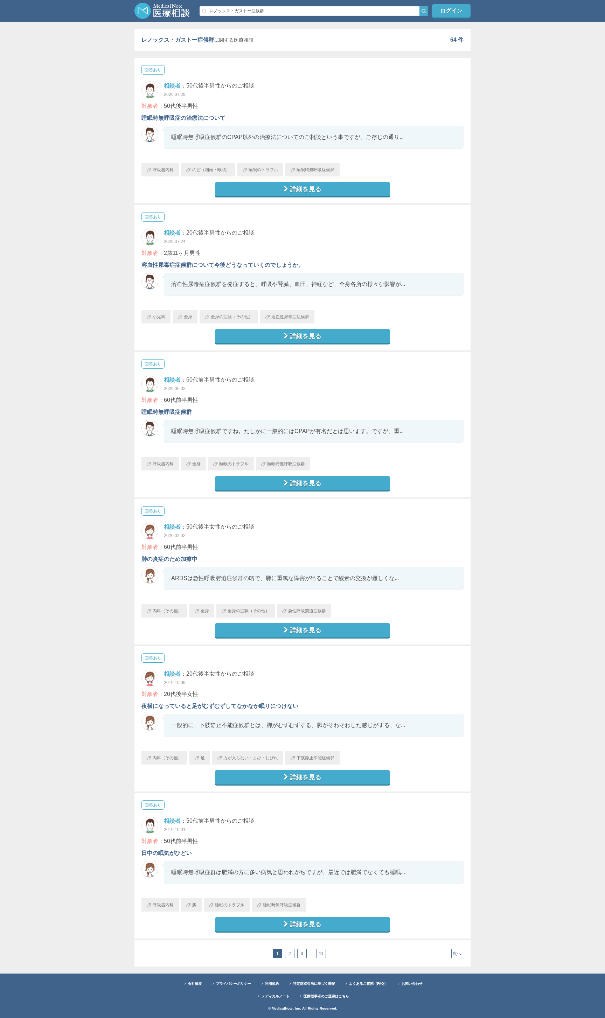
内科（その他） (167, 610)
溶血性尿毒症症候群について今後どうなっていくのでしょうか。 (222, 265)
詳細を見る (305, 189)
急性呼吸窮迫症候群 (307, 610)
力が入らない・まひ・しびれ (250, 757)
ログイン (451, 11)
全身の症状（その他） (232, 316)
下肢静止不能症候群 (315, 757)
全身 (188, 316)
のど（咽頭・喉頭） (211, 169)
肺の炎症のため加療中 (169, 559)
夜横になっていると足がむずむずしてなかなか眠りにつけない (219, 706)
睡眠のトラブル (263, 169)
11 (321, 953)
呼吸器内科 (163, 169)
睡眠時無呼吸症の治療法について (183, 118)
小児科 (159, 316)
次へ (457, 953)
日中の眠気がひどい (166, 853)
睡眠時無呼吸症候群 (315, 169)
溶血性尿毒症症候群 (290, 316)
